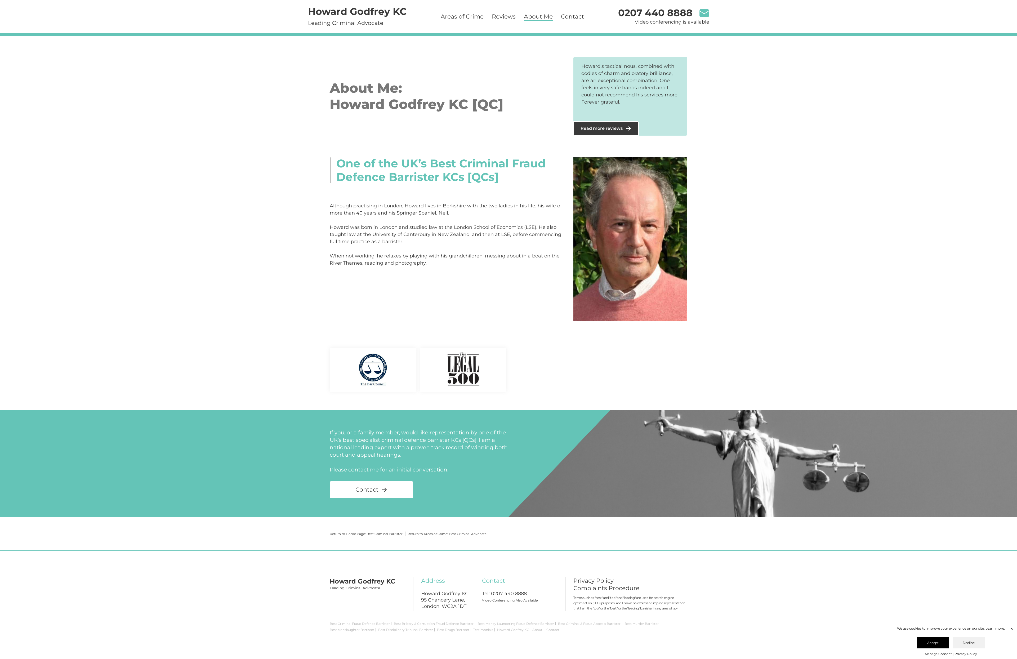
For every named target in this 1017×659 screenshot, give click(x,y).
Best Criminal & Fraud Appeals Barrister (589, 624)
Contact (572, 16)
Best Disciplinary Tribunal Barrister (405, 630)
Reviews (504, 16)
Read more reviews (602, 128)
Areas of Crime (462, 16)
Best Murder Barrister (642, 624)
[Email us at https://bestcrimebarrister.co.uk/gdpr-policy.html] (704, 13)
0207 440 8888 (509, 593)
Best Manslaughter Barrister (352, 630)
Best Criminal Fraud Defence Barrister (360, 624)
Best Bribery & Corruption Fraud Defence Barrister (434, 624)
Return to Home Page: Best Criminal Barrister (366, 534)
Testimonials (483, 630)
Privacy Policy (593, 580)
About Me (538, 16)
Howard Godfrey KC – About (519, 630)
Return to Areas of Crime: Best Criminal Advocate (447, 534)
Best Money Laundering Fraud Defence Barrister (516, 624)
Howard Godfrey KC (357, 11)
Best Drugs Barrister (453, 630)
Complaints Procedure (606, 588)
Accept (933, 643)
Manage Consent (938, 654)
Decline (969, 643)
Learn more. (995, 628)
